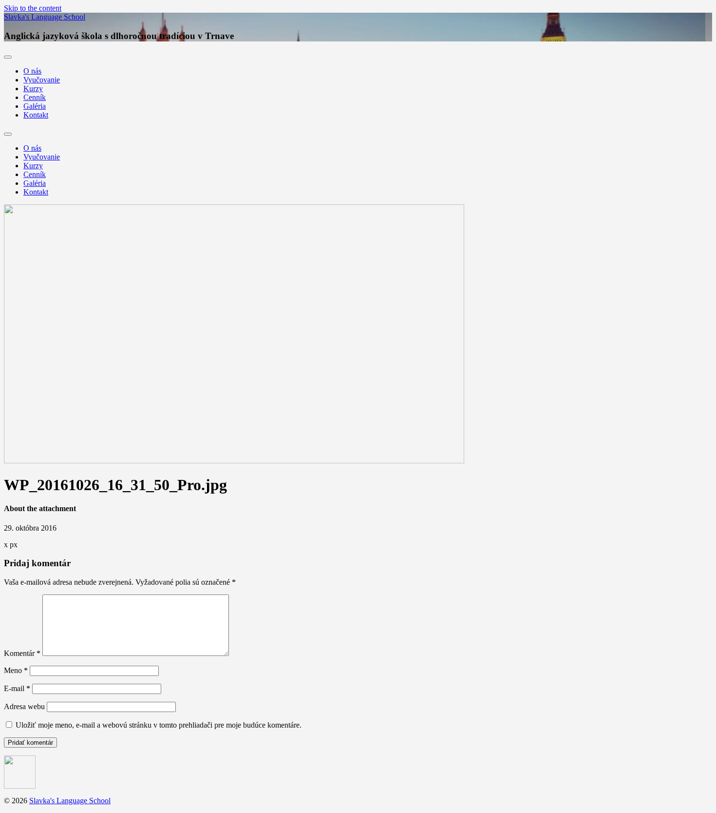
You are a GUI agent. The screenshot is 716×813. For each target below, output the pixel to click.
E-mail (17, 688)
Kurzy (33, 88)
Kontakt (35, 115)
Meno (16, 670)
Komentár (22, 653)
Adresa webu (24, 706)
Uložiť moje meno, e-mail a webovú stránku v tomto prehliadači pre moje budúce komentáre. (158, 725)
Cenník (34, 97)
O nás (32, 71)
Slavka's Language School (44, 17)
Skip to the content (32, 8)
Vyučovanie (41, 80)
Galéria (34, 106)
